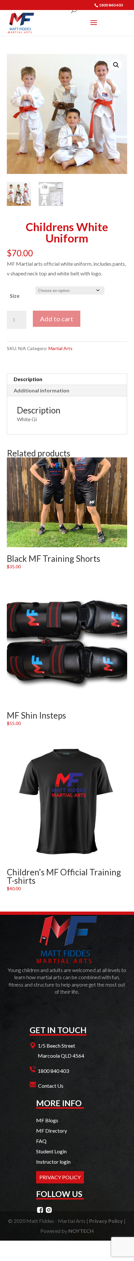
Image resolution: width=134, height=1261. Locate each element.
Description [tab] (28, 379)
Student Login (51, 1151)
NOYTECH (81, 1231)
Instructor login (53, 1162)
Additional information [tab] (41, 390)
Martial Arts (60, 348)
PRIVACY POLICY (60, 1177)
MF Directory (51, 1130)
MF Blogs (47, 1120)
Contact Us (50, 1086)
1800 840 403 (53, 1071)
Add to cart (56, 319)
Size (15, 296)
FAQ (41, 1141)
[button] (116, 65)
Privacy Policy (106, 1221)
